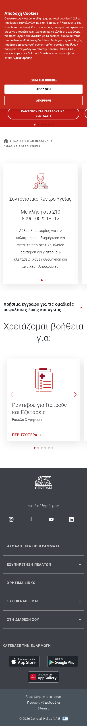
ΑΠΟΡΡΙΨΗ (43, 100)
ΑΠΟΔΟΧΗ (43, 89)
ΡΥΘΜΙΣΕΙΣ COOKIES (43, 80)
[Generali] (43, 483)
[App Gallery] (43, 677)
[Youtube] (51, 519)
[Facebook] (31, 519)
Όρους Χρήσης (22, 57)
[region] (43, 54)
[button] (42, 280)
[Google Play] (62, 661)
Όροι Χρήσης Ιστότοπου (43, 696)
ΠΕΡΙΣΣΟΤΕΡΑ (24, 435)
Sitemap (44, 708)
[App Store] (24, 661)
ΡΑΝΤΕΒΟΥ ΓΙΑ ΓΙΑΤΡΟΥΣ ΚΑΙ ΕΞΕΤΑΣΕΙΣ (43, 113)
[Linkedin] (71, 519)
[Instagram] (11, 519)
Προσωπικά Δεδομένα (43, 702)
